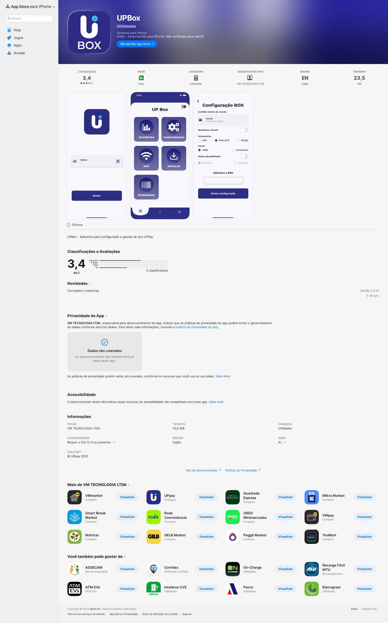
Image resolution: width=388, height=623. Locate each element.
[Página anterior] (63, 517)
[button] (29, 30)
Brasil (354, 609)
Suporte (187, 614)
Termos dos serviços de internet (86, 614)
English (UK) (369, 609)
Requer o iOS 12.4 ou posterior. (89, 442)
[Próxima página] (383, 517)
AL (280, 442)
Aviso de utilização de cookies (160, 614)
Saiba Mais (223, 376)
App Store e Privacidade (124, 614)
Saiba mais (216, 402)
